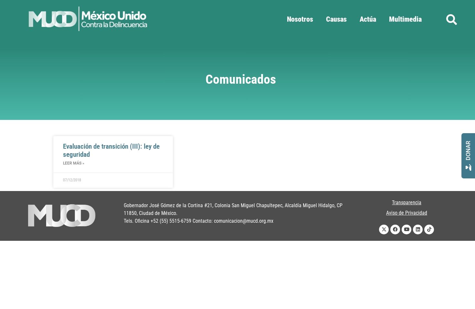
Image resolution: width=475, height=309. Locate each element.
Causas (336, 19)
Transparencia (406, 202)
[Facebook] (395, 229)
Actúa (368, 19)
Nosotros (300, 19)
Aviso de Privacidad (406, 213)
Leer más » (73, 163)
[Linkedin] (418, 229)
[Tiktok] (429, 229)
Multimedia (405, 19)
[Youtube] (406, 229)
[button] (451, 19)
